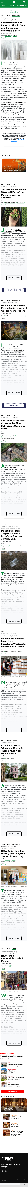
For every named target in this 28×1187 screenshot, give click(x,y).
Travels (7, 758)
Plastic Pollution (19, 546)
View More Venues (12, 1091)
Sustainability (22, 6)
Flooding (13, 435)
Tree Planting (20, 202)
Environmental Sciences (8, 438)
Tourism (7, 966)
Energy (23, 315)
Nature (12, 6)
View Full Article (14, 277)
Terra (8, 15)
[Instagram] (9, 1171)
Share (3, 38)
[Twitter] (6, 1171)
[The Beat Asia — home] (8, 1159)
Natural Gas (17, 315)
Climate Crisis (5, 435)
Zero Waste (8, 35)
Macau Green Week (10, 202)
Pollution (13, 651)
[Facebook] (2, 1171)
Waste (19, 651)
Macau (3, 15)
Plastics (15, 35)
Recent (4, 6)
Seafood (7, 651)
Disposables (5, 546)
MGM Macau (8, 315)
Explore (15, 740)
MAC (23, 2)
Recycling (7, 861)
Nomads (9, 740)
